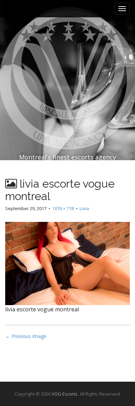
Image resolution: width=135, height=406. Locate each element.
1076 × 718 (63, 208)
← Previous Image (25, 336)
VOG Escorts (65, 394)
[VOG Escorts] (67, 63)
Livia (84, 208)
